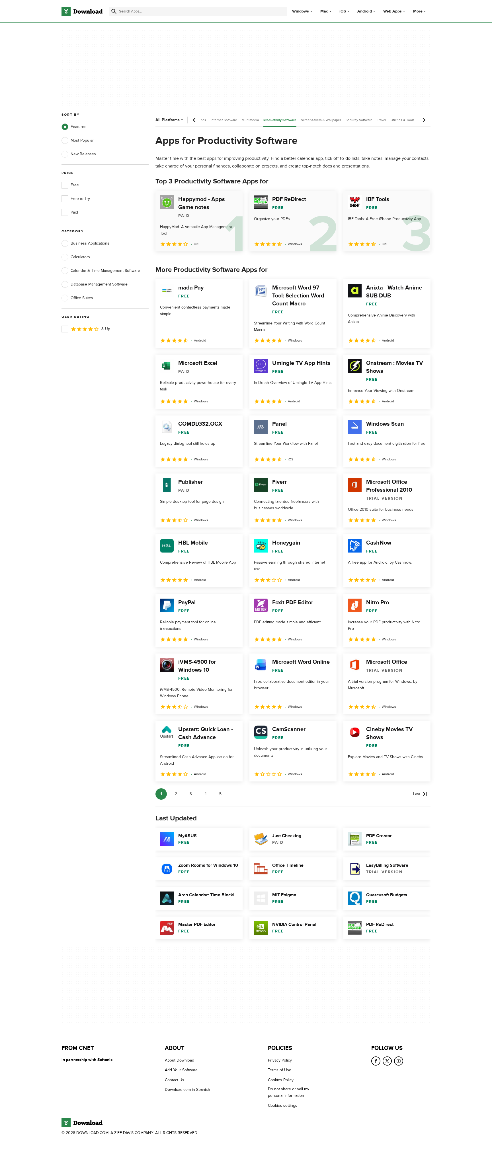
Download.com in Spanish (187, 1089)
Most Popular (82, 140)
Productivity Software (279, 120)
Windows (300, 11)
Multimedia (250, 120)
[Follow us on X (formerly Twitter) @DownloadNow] (387, 1061)
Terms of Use (279, 1070)
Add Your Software (181, 1070)
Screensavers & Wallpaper (321, 120)
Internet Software (224, 120)
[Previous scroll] (194, 120)
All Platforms (167, 119)
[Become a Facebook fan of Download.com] (375, 1061)
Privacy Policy (280, 1060)
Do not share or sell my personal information (288, 1092)
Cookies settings (282, 1105)
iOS (342, 11)
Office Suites (82, 297)
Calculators (80, 257)
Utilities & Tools (403, 120)
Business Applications (90, 243)
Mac (324, 11)
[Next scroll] (423, 120)
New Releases (83, 154)
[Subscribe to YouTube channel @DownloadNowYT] (398, 1061)
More (418, 11)
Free (75, 185)
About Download (179, 1060)
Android (364, 11)
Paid (74, 212)
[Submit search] (113, 11)
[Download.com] (82, 11)
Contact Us (174, 1079)
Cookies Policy (281, 1079)
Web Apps (392, 11)
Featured (79, 126)
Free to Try (80, 198)
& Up (105, 328)
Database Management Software (99, 284)
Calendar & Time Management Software (105, 270)
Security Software (359, 120)
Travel (381, 120)
